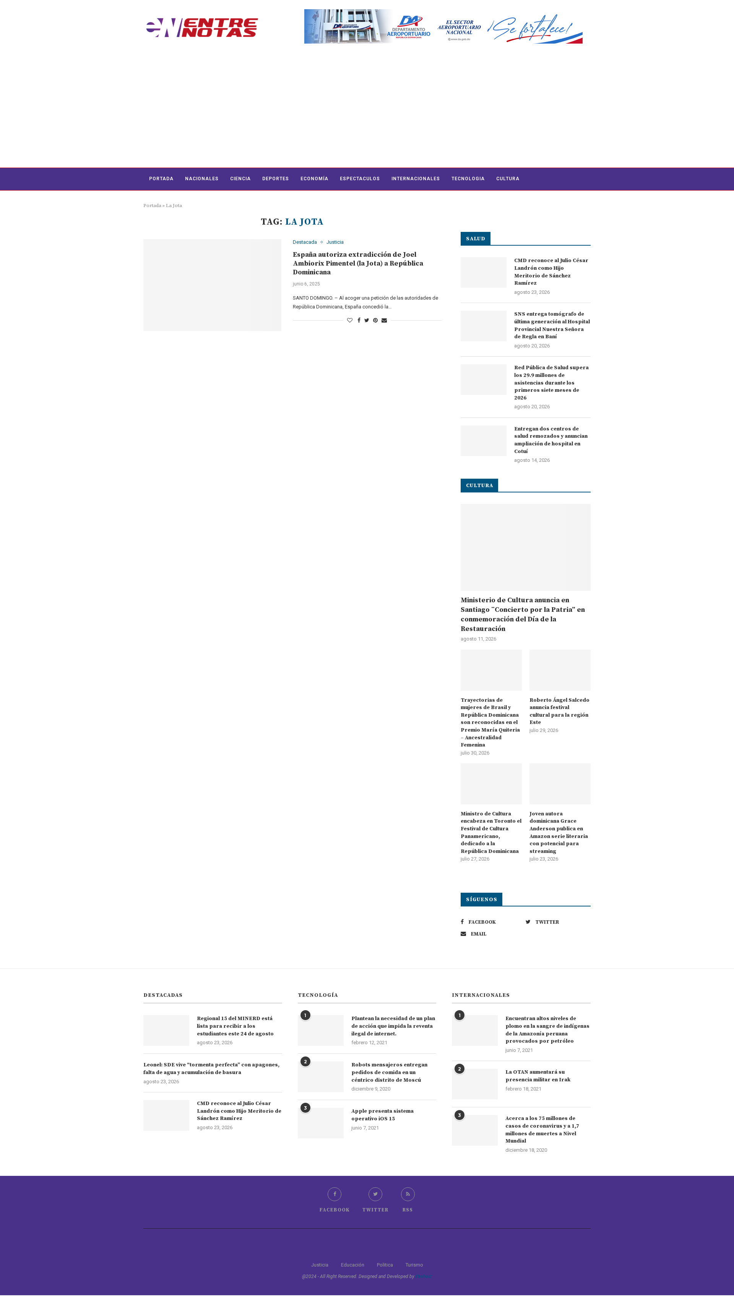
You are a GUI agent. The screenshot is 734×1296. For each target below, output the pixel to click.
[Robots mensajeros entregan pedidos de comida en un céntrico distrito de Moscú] (321, 1076)
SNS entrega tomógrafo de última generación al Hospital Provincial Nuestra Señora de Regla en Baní (552, 325)
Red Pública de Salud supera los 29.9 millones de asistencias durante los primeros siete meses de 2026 (551, 382)
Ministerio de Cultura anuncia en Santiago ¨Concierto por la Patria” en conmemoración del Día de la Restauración (523, 615)
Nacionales (202, 178)
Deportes (275, 178)
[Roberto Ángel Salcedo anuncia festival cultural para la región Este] (560, 670)
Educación (352, 1265)
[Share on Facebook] (359, 320)
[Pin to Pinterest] (375, 320)
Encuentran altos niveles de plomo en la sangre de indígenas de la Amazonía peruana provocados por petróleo (547, 1030)
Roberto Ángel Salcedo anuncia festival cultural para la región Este (559, 711)
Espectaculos (360, 178)
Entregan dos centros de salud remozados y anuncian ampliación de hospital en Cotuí (551, 440)
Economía (314, 178)
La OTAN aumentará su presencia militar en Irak (537, 1076)
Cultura (508, 178)
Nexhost (424, 1276)
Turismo (414, 1265)
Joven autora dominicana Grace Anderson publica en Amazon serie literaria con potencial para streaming (558, 832)
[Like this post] (349, 320)
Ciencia (240, 178)
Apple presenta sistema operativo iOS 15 (382, 1115)
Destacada (305, 242)
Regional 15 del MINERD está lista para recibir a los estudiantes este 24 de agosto (235, 1026)
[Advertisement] (367, 110)
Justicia (335, 242)
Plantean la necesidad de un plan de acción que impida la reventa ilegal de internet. (393, 1026)
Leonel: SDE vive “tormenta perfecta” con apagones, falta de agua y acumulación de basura (211, 1068)
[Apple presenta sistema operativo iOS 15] (321, 1123)
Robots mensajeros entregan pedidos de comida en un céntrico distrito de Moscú (389, 1072)
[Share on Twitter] (366, 320)
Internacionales (415, 178)
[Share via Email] (384, 320)
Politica (385, 1265)
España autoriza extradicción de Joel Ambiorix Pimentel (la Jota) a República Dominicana (358, 263)
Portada (161, 178)
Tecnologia (468, 178)
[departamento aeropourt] (443, 12)
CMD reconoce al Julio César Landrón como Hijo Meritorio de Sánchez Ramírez (551, 272)
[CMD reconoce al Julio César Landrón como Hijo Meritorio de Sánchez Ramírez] (484, 272)
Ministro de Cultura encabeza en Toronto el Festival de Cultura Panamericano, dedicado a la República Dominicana (491, 832)
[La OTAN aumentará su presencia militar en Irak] (475, 1084)
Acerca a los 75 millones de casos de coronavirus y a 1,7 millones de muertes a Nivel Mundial (542, 1129)
